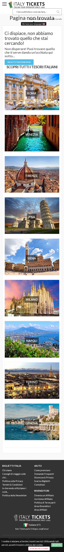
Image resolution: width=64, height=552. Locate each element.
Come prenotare (42, 470)
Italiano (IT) (33, 19)
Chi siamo (7, 470)
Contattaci (39, 484)
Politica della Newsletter (14, 495)
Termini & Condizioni (12, 484)
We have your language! (32, 24)
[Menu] (4, 4)
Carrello (58, 19)
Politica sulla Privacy (12, 481)
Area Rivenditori (42, 506)
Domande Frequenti (44, 474)
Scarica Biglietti (42, 481)
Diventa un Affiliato (44, 495)
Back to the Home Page (19, 62)
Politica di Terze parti (44, 502)
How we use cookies (39, 548)
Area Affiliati (40, 509)
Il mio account (46, 19)
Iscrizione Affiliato (43, 499)
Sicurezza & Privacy (44, 477)
